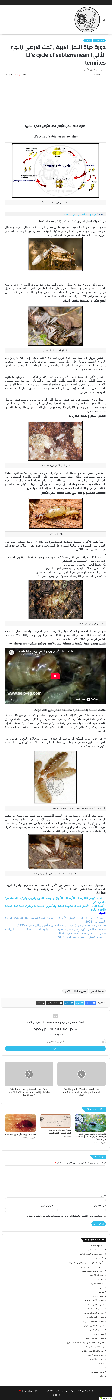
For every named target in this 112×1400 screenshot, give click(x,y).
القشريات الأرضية (97, 1275)
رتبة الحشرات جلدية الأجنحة (93, 1347)
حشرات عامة (99, 40)
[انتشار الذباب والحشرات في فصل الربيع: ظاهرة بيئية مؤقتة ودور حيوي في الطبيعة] (90, 1122)
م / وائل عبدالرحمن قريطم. (79, 214)
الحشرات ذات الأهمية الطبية (93, 1271)
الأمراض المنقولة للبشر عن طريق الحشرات (86, 1262)
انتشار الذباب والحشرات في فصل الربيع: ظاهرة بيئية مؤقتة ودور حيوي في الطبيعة (91, 1136)
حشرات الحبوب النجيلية (94, 1304)
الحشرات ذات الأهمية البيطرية (92, 1267)
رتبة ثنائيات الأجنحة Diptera (93, 1351)
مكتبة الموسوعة (97, 1372)
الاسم (103, 1195)
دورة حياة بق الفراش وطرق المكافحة (20, 1134)
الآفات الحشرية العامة (95, 1250)
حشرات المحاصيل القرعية (93, 1325)
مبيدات (101, 1363)
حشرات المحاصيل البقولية (93, 1321)
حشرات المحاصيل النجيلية (93, 1330)
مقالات (88, 40)
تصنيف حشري (98, 1296)
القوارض (100, 1279)
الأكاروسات (99, 1258)
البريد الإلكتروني (99, 1206)
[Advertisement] (55, 98)
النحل (102, 1288)
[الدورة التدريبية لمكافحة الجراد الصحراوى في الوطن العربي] (55, 1121)
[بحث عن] (103, 21)
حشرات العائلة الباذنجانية (94, 1313)
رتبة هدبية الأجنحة (97, 1359)
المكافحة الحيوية (97, 1283)
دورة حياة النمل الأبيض (74, 991)
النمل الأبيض (96, 991)
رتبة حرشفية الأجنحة (96, 1355)
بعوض (101, 1292)
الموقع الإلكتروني (47, 1206)
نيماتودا (101, 1376)
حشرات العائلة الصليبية (95, 1317)
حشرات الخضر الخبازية (95, 1309)
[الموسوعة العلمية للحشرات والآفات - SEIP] (87, 20)
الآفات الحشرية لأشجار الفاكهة (92, 1254)
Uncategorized (97, 1245)
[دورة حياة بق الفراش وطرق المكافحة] (20, 1123)
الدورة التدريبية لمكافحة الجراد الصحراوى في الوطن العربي (58, 1132)
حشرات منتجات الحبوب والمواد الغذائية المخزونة (84, 1342)
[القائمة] (108, 21)
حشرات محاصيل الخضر (94, 1338)
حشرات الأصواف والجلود (94, 1300)
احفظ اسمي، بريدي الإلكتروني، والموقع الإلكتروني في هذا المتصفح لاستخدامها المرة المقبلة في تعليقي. (65, 1216)
